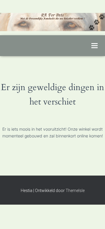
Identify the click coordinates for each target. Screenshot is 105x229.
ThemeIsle (75, 190)
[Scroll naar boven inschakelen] (93, 217)
